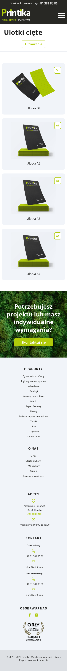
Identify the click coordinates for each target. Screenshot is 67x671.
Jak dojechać (34, 513)
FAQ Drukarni (34, 465)
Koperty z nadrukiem (33, 396)
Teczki (33, 421)
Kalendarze (33, 386)
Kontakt (33, 470)
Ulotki (33, 426)
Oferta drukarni (33, 460)
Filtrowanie (33, 44)
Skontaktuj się (33, 342)
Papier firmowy (33, 406)
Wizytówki (33, 431)
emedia (44, 660)
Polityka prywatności (33, 475)
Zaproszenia (33, 436)
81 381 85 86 (49, 3)
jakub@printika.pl (34, 567)
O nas (33, 455)
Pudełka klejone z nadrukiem (33, 416)
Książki (33, 401)
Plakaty (33, 411)
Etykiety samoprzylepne (33, 381)
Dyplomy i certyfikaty (33, 376)
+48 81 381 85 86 (34, 556)
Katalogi (33, 391)
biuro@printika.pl (34, 594)
